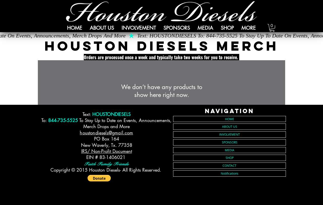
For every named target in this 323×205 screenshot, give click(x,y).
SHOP (230, 158)
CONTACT (229, 165)
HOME (229, 119)
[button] (139, 28)
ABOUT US (229, 127)
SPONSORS (229, 142)
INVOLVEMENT (229, 134)
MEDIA (229, 150)
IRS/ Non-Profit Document (106, 151)
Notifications (229, 173)
